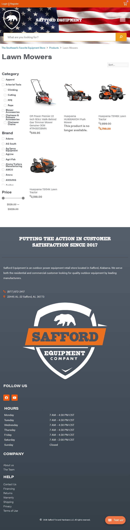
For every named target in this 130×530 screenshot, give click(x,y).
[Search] (121, 37)
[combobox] (60, 37)
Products (54, 47)
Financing (9, 488)
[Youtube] (15, 398)
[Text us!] (115, 521)
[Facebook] (6, 398)
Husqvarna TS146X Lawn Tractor (112, 117)
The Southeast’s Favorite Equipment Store (23, 47)
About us (8, 465)
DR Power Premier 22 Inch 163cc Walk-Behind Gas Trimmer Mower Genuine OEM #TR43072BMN (43, 122)
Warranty (8, 497)
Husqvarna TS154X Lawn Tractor (43, 190)
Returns (7, 493)
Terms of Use (10, 510)
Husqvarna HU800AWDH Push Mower (74, 119)
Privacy (7, 506)
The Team (9, 469)
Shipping (8, 502)
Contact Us (9, 484)
